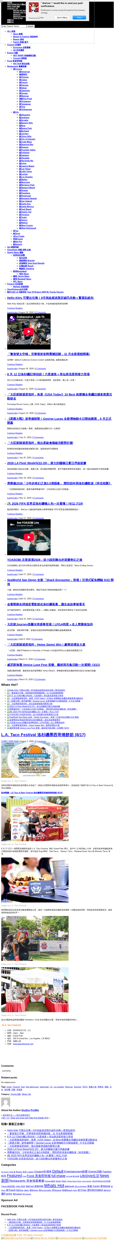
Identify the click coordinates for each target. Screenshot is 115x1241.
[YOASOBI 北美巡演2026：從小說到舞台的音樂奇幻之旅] (32, 714)
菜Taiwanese (25, 104)
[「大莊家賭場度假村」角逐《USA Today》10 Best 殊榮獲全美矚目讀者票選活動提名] (45, 698)
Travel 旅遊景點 (8, 1186)
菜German (23, 85)
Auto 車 (12, 1172)
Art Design (5, 1172)
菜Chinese (24, 77)
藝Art (75, 1190)
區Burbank (24, 131)
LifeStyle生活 (89, 1176)
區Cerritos (23, 134)
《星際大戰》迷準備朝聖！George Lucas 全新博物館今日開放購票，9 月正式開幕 (50, 1143)
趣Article (107, 1190)
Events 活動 (12, 53)
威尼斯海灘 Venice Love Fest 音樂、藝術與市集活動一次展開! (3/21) (53, 664)
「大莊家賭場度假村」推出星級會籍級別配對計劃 (40, 442)
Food (24, 1176)
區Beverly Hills (26, 123)
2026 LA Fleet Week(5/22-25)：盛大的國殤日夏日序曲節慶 (46, 463)
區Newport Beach (27, 188)
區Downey (23, 147)
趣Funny (6, 1193)
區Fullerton (24, 153)
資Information (95, 1190)
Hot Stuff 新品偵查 (21, 63)
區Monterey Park (26, 185)
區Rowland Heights (28, 198)
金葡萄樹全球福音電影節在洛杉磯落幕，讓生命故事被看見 (46, 604)
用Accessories (45, 1190)
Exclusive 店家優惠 (22, 47)
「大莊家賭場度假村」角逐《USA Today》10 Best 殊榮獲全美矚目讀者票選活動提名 (52, 1139)
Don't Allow (62, 17)
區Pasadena (24, 193)
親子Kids (82, 1190)
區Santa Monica (26, 206)
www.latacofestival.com (23, 1044)
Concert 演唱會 (20, 58)
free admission (32, 1087)
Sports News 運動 (15, 252)
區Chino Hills (25, 136)
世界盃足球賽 (19, 255)
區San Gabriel (25, 201)
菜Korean (23, 93)
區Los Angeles (26, 177)
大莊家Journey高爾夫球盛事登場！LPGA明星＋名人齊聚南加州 (50, 624)
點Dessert (17, 244)
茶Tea (15, 231)
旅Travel (10, 1190)
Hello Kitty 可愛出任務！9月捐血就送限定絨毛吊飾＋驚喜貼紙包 (50, 297)
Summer (77, 1087)
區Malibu (23, 179)
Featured (14, 1176)
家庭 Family (93, 1186)
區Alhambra (24, 115)
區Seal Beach (25, 209)
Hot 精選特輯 (13, 247)
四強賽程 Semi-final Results (31, 263)
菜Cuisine (17, 69)
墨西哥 (100, 1087)
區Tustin (23, 217)
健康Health (69, 1186)
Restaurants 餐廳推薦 (17, 66)
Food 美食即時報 (14, 61)
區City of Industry (27, 139)
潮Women (33, 1190)
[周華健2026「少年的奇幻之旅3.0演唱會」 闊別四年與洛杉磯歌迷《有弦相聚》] (42, 709)
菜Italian (23, 88)
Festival (16, 1087)
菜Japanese (24, 90)
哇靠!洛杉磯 (10, 1235)
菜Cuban (23, 80)
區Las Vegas (25, 169)
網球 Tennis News (21, 276)
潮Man (26, 1190)
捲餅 (107, 1087)
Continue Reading (14, 308)
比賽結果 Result (26, 266)
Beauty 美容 (21, 1172)
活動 (13, 1089)
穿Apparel (56, 1190)
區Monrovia (24, 182)
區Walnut (23, 223)
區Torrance (24, 215)
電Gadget (17, 1194)
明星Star (20, 1190)
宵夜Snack (18, 239)
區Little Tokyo (25, 171)
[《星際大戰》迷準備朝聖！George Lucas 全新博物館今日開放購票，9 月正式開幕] (43, 701)
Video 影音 (20, 1186)
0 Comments (40, 312)
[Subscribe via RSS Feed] (15, 1238)
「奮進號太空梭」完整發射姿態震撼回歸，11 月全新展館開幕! (48, 354)
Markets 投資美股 (21, 286)
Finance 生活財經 (15, 284)
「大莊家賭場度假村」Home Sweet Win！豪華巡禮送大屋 (46, 644)
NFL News (17, 281)
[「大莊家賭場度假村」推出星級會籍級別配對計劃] (29, 704)
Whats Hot (26, 1094)
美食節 (19, 1089)
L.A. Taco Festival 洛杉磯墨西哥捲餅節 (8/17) (43, 735)
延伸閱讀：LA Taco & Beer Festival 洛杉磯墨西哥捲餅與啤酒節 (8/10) (31, 793)
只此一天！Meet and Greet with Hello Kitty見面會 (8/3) (24, 1118)
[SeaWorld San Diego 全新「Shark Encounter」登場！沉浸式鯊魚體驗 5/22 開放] (43, 717)
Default (57, 1171)
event (9, 1087)
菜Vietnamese (25, 109)
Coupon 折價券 (14, 45)
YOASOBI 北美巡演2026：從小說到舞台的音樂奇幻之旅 (44, 559)
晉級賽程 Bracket (26, 260)
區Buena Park (25, 128)
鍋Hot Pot (17, 242)
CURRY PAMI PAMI (10, 741)
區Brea (22, 126)
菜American (24, 72)
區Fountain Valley (27, 150)
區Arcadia (23, 120)
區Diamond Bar (26, 144)
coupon (30, 1172)
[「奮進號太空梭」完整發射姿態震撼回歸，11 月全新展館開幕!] (35, 693)
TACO (84, 1087)
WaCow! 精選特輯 (34, 1186)
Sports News (61, 1181)
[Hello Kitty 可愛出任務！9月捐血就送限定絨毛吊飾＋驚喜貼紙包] (36, 690)
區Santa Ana (25, 204)
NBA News (24, 274)
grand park (44, 1087)
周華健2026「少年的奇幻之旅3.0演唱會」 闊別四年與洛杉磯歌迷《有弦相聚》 (59, 483)
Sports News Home (74, 1181)
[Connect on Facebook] (68, 1238)
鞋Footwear (27, 1194)
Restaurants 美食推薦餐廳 (26, 1180)
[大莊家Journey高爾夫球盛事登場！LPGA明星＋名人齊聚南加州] (36, 722)
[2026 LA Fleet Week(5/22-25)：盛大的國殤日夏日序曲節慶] (33, 706)
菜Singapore (25, 101)
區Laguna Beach (26, 166)
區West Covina (26, 225)
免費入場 (92, 1087)
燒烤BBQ (23, 74)
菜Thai (22, 107)
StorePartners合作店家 (17, 289)
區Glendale (24, 158)
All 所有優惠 (18, 50)
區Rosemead (25, 196)
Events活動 (16, 1094)
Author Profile (30, 1110)
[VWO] (41, 18)
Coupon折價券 (43, 1171)
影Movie (105, 1186)
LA (51, 1087)
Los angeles (59, 1087)
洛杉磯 (7, 1089)
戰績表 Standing (26, 269)
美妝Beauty (67, 1190)
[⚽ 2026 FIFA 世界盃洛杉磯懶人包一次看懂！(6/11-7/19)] (33, 712)
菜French (23, 82)
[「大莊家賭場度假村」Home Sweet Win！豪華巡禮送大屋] (33, 725)
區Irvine (22, 163)
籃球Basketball (20, 271)
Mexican (69, 1087)
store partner (86, 1181)
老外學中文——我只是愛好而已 (16, 1115)
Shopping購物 (50, 1181)
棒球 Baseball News (22, 279)
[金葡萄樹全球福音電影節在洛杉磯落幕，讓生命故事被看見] (33, 720)
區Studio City (25, 212)
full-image (58, 1176)
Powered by (33, 18)
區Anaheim (24, 117)
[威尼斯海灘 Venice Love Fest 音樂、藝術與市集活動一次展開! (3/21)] (38, 728)
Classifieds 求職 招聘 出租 (19, 250)
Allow (79, 17)
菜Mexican (24, 96)
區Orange (23, 190)
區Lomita (23, 174)
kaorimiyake (12, 312)
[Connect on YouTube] (94, 1238)
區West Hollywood (27, 228)
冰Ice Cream (18, 236)
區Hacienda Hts (26, 161)
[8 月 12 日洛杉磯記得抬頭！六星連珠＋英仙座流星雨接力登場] (35, 695)
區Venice (23, 220)
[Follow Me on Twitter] (43, 1238)
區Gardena (24, 155)
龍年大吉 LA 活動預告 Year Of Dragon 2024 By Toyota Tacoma (35, 292)
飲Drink (16, 233)
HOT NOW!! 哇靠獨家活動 (24, 55)
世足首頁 (23, 258)
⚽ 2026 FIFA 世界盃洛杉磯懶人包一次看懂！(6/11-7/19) (45, 503)
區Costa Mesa (25, 142)
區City (16, 112)
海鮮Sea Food (25, 99)
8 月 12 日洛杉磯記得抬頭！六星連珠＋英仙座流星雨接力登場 (48, 374)
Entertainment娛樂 (76, 1171)
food (23, 1087)
